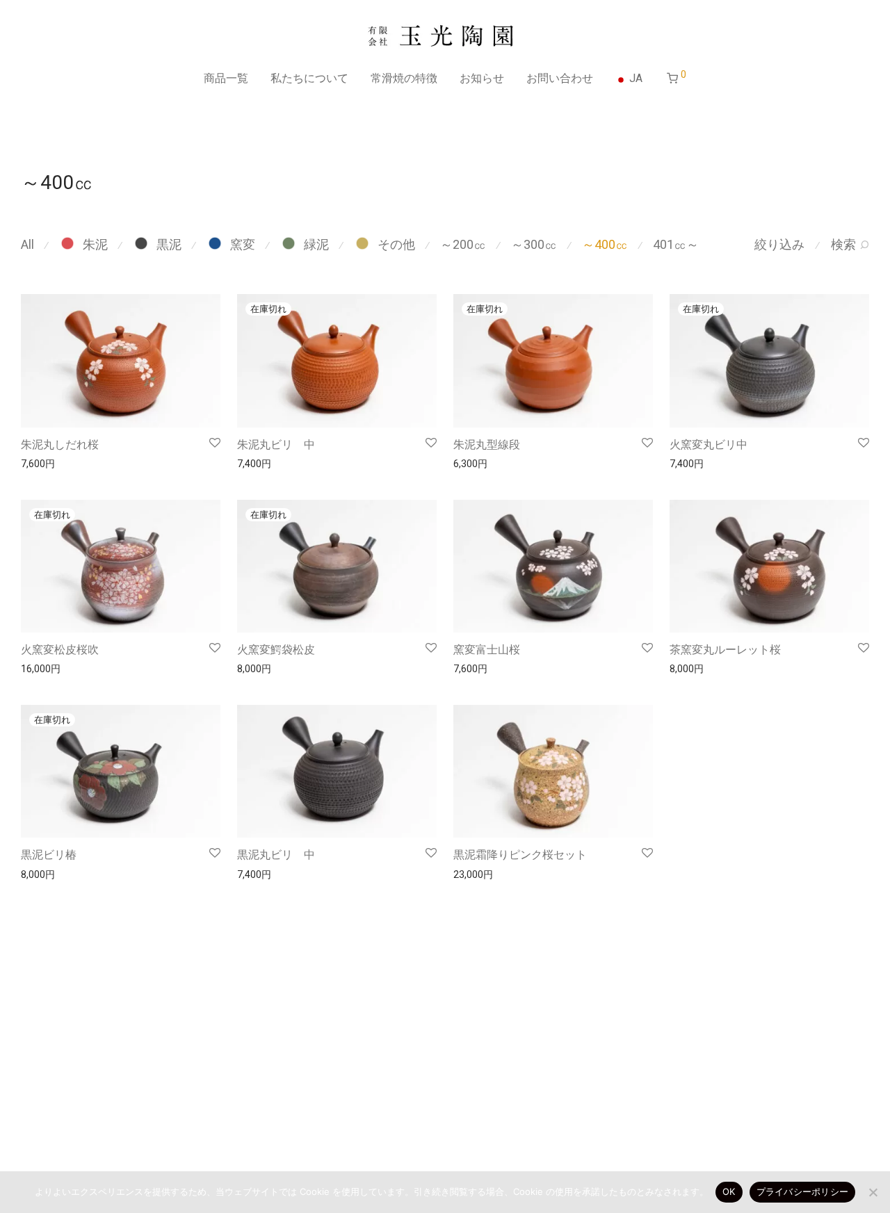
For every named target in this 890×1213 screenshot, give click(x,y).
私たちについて (309, 78)
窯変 (242, 244)
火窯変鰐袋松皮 (276, 649)
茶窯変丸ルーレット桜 (725, 649)
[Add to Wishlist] (213, 443)
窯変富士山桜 (486, 649)
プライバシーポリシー (802, 1191)
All (27, 244)
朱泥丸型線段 (486, 444)
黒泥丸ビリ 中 (276, 854)
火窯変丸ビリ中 (708, 444)
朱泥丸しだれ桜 (60, 444)
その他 (396, 244)
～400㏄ (605, 244)
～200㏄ (463, 244)
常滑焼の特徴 (404, 78)
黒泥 (168, 244)
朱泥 (95, 244)
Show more (39, 463)
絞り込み (779, 244)
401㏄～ (676, 244)
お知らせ (482, 78)
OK (729, 1191)
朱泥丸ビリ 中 (276, 444)
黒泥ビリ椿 (48, 854)
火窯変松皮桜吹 (60, 649)
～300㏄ (534, 244)
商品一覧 (226, 78)
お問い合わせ (559, 78)
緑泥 (316, 244)
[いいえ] (873, 1192)
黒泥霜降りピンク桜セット (520, 854)
